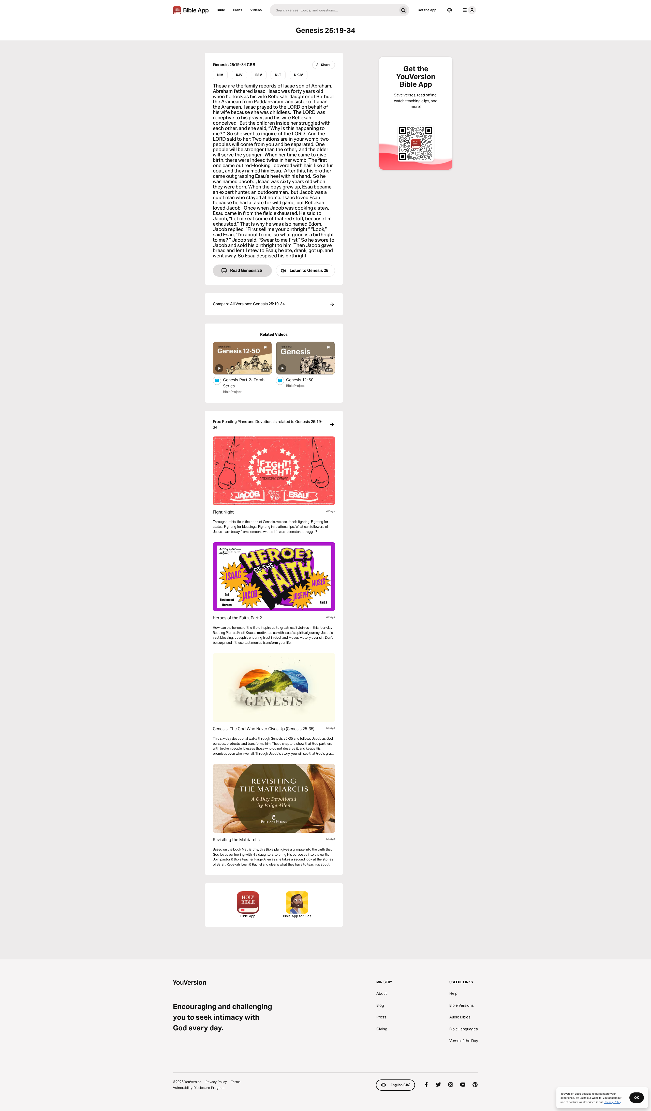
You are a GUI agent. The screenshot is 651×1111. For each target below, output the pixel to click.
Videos (256, 10)
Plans (237, 10)
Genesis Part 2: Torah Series (243, 382)
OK (636, 1097)
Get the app (427, 10)
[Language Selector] (450, 10)
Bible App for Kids (297, 916)
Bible (221, 10)
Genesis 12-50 (304, 379)
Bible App (247, 916)
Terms (236, 1082)
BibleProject (232, 392)
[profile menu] (468, 10)
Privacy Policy (216, 1082)
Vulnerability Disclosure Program (198, 1088)
